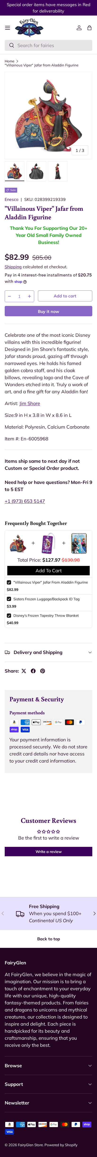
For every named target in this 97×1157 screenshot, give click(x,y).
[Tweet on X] (23, 671)
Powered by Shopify (60, 1145)
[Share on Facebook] (33, 671)
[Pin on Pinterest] (42, 671)
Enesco (11, 199)
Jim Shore (29, 403)
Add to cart (65, 295)
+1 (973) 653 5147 (25, 501)
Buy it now (48, 311)
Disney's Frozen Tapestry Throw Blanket (46, 615)
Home (9, 61)
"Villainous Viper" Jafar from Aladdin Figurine (41, 65)
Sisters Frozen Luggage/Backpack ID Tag (46, 599)
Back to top (48, 938)
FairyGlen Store (30, 1145)
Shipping (13, 266)
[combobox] (48, 45)
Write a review (49, 851)
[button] (89, 28)
